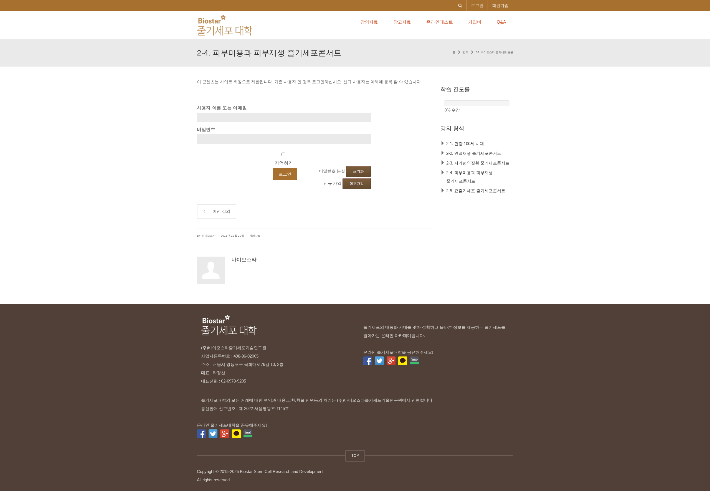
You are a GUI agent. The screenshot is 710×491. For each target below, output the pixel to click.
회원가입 (500, 5)
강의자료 (369, 22)
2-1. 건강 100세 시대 (465, 143)
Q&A (501, 22)
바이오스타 (244, 259)
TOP (355, 456)
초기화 (358, 171)
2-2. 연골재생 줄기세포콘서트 (473, 153)
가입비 (474, 22)
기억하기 (284, 163)
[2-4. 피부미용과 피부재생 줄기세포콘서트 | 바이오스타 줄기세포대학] (224, 24)
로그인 (477, 5)
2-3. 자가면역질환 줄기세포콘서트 (477, 163)
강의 (218, 211)
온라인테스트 (439, 22)
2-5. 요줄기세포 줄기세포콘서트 (475, 190)
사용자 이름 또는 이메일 (222, 108)
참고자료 (402, 22)
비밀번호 (206, 129)
